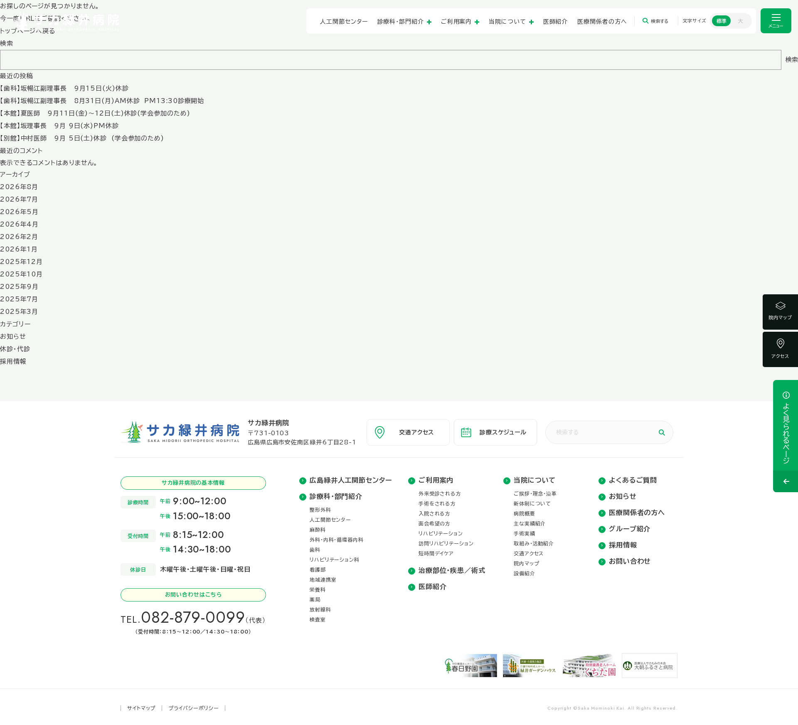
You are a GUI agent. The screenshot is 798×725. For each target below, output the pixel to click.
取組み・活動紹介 (534, 543)
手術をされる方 (437, 503)
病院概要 (524, 513)
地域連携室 (323, 579)
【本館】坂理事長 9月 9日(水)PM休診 (59, 126)
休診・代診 (15, 349)
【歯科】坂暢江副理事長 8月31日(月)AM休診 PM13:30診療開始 (102, 101)
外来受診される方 (440, 493)
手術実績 (524, 533)
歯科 (315, 549)
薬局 (315, 599)
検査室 (318, 619)
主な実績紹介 (530, 523)
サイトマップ (141, 707)
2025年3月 (19, 311)
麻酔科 (318, 529)
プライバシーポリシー (193, 707)
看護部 (318, 569)
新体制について (532, 503)
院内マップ (780, 317)
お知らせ (13, 336)
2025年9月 (19, 287)
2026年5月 (19, 212)
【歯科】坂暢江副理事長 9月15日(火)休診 (64, 88)
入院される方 (435, 513)
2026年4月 (19, 224)
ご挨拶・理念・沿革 (535, 493)
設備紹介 (524, 573)
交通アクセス (529, 553)
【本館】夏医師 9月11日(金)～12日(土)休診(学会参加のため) (97, 113)
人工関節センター (330, 519)
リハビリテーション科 (335, 559)
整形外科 (320, 509)
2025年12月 (21, 262)
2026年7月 (19, 199)
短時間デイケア (436, 553)
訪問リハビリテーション (446, 543)
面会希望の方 (435, 523)
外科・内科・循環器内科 (337, 539)
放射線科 (320, 609)
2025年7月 (19, 299)
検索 (6, 43)
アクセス (780, 356)
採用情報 (13, 361)
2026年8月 (19, 187)
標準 (722, 20)
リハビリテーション (441, 533)
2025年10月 (21, 274)
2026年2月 (19, 237)
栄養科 (318, 589)
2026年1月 (19, 249)
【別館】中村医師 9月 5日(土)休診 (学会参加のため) (82, 138)
